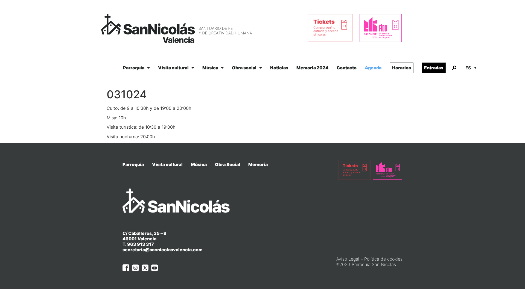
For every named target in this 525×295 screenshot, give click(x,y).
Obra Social (227, 164)
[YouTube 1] (154, 267)
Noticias (279, 67)
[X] (145, 267)
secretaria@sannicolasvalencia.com (162, 249)
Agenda (373, 67)
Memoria (258, 164)
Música (210, 67)
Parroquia (133, 67)
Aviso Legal (347, 259)
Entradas (433, 67)
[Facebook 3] (125, 267)
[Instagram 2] (135, 267)
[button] (454, 68)
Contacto (347, 67)
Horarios (401, 67)
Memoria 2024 (312, 67)
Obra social (244, 67)
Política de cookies (383, 259)
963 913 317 (140, 244)
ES (468, 67)
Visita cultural (173, 67)
